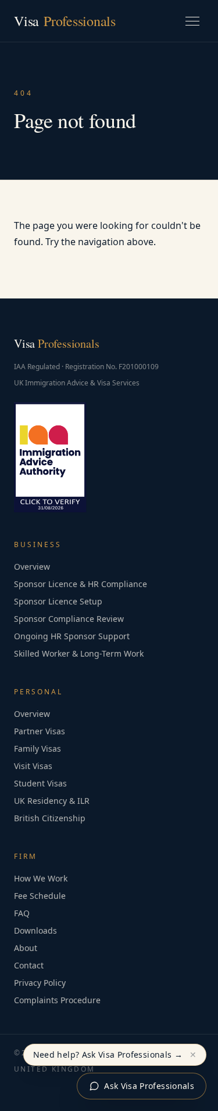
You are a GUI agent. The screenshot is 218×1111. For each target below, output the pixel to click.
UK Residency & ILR (52, 800)
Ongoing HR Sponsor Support (72, 636)
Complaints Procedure (57, 1000)
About (25, 947)
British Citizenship (49, 818)
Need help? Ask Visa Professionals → (108, 1054)
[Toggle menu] (192, 21)
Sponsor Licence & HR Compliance (80, 583)
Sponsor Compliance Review (69, 618)
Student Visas (40, 783)
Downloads (35, 930)
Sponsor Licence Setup (58, 601)
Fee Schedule (40, 895)
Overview (32, 566)
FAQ (22, 913)
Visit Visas (33, 765)
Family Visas (37, 748)
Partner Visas (39, 731)
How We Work (40, 878)
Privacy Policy (40, 982)
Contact (29, 965)
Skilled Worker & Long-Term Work (79, 653)
